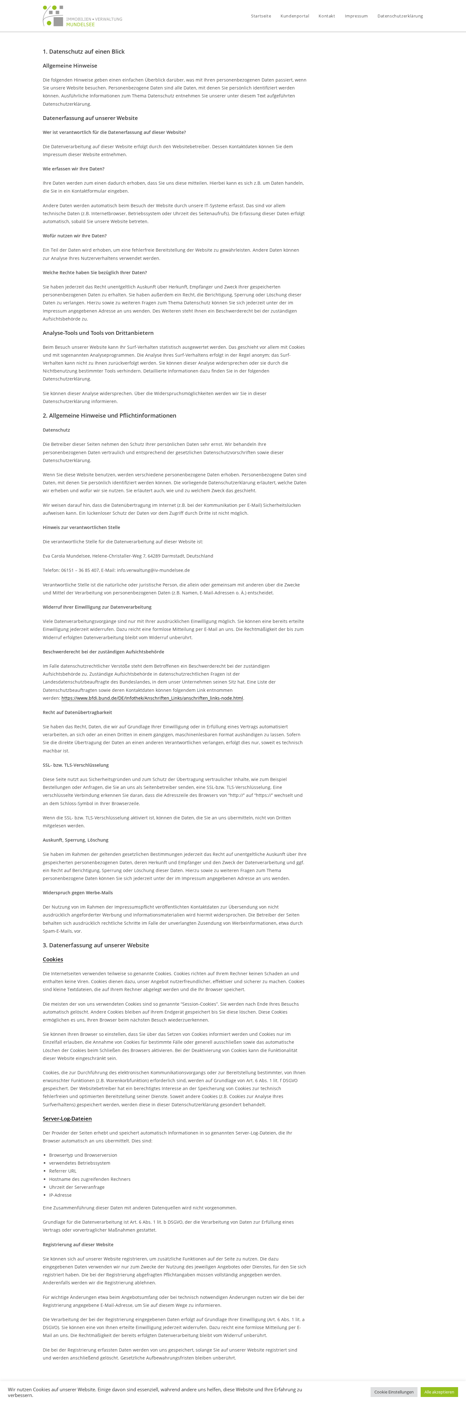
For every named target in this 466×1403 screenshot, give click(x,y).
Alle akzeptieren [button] (439, 1392)
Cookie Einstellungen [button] (394, 1392)
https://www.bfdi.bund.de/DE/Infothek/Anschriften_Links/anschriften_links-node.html (152, 698)
